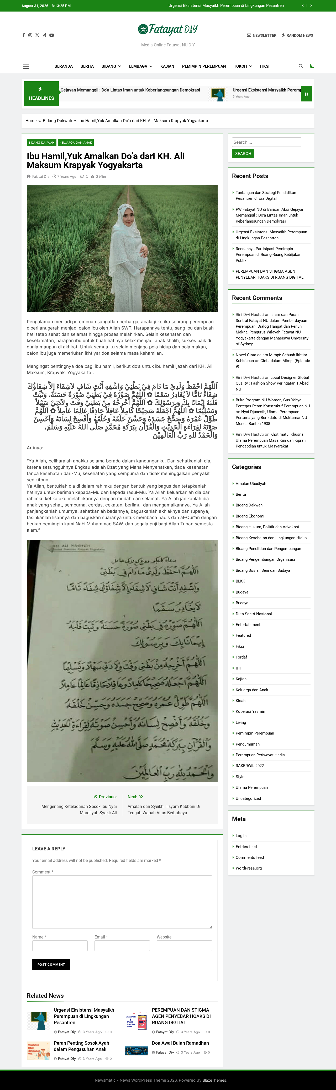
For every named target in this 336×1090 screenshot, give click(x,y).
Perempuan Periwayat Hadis (260, 755)
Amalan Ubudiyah (251, 483)
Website (164, 937)
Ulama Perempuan (252, 787)
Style (240, 776)
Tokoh (240, 66)
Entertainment (248, 624)
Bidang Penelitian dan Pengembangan (268, 548)
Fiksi (264, 66)
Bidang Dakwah (42, 142)
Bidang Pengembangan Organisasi (265, 559)
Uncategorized (248, 798)
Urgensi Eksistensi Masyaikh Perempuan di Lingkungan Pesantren (226, 6)
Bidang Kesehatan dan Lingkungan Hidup (271, 538)
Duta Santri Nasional (254, 614)
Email (101, 937)
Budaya (242, 592)
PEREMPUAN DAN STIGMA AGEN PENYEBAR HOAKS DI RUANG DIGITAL (181, 1016)
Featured (243, 635)
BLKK (240, 581)
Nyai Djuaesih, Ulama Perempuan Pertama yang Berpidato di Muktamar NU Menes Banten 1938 (271, 417)
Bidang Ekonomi (250, 516)
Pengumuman (248, 744)
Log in (241, 835)
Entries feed (246, 846)
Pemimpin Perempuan (204, 66)
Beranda (64, 66)
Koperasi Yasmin (250, 711)
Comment (42, 872)
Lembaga (138, 66)
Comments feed (250, 857)
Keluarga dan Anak (76, 142)
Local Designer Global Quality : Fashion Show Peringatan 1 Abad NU (272, 383)
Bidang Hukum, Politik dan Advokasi (267, 527)
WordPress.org (249, 868)
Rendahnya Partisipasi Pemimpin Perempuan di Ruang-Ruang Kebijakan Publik (268, 254)
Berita (87, 66)
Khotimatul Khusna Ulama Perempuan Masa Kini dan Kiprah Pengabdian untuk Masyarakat (271, 440)
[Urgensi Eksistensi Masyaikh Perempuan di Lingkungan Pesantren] (186, 97)
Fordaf (241, 657)
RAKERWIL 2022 (250, 765)
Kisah (240, 700)
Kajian (167, 66)
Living (241, 722)
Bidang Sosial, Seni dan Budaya (263, 570)
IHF (239, 668)
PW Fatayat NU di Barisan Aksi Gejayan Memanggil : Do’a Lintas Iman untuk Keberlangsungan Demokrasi (270, 215)
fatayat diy (40, 176)
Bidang (109, 66)
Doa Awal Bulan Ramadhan (180, 1043)
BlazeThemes (214, 1080)
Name (39, 937)
